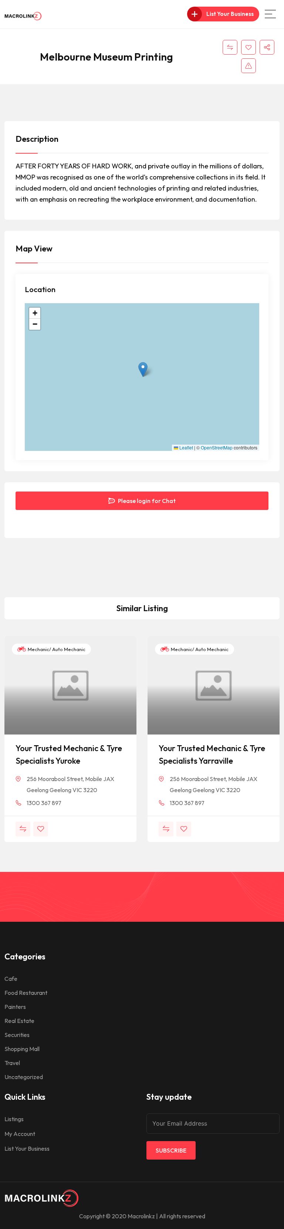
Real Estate (19, 1020)
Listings (14, 1119)
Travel (12, 1063)
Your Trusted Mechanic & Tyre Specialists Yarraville (212, 754)
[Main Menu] (270, 14)
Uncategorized (23, 1077)
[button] (143, 369)
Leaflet (185, 448)
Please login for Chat (146, 500)
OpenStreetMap (217, 448)
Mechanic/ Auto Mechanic (56, 649)
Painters (15, 1006)
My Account (19, 1133)
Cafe (10, 978)
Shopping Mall (22, 1048)
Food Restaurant (25, 992)
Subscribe (171, 1150)
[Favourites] (248, 47)
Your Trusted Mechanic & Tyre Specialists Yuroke (69, 754)
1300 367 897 (44, 803)
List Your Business (27, 1148)
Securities (17, 1034)
